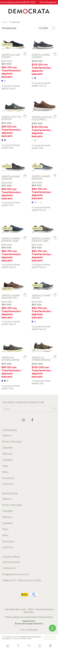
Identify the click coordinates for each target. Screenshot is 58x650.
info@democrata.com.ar (15, 574)
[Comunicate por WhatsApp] (52, 628)
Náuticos (7, 453)
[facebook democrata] (32, 419)
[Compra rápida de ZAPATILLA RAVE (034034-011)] (25, 295)
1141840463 (9, 568)
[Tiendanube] (29, 629)
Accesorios (8, 477)
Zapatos (7, 435)
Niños (5, 471)
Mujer (5, 465)
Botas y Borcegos (12, 441)
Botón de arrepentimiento (29, 623)
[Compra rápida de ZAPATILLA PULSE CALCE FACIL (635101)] (55, 117)
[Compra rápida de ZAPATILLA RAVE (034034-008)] (25, 238)
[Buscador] (29, 645)
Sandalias (7, 459)
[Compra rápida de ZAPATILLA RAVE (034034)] (55, 176)
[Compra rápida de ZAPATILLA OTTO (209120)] (25, 116)
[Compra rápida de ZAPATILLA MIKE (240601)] (55, 54)
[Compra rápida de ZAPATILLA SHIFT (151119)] (55, 295)
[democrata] (7, 645)
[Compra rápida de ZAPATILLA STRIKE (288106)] (55, 357)
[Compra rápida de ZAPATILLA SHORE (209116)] (25, 357)
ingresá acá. (29, 620)
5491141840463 (11, 562)
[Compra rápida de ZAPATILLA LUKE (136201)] (25, 54)
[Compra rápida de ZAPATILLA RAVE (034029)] (25, 176)
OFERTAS (7, 484)
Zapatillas (7, 447)
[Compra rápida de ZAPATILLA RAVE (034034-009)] (55, 238)
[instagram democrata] (23, 419)
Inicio (4, 22)
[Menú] (18, 645)
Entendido (49, 637)
